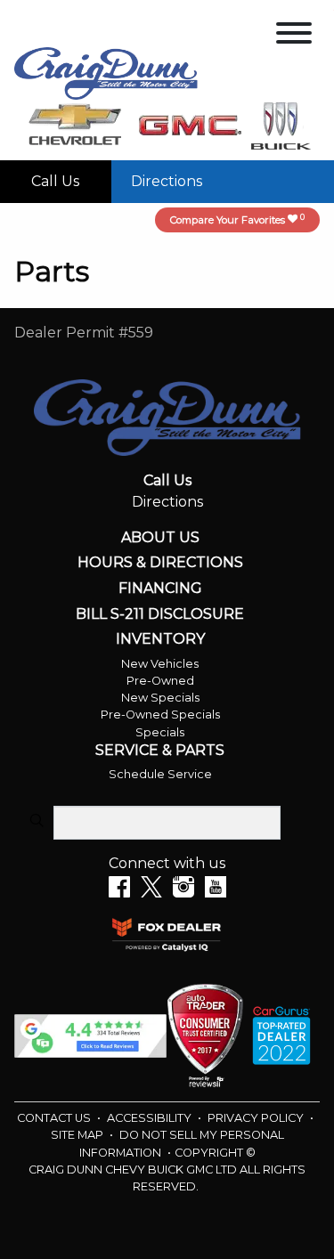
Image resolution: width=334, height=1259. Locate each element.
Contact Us (55, 1118)
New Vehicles (160, 663)
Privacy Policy (257, 1118)
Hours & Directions (160, 563)
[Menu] (294, 36)
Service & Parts (159, 751)
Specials (159, 732)
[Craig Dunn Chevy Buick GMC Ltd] (106, 71)
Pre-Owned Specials (160, 714)
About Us (160, 538)
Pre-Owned (160, 680)
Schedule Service (160, 774)
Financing (160, 589)
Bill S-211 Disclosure (160, 614)
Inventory (160, 639)
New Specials (160, 697)
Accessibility (150, 1118)
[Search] (36, 822)
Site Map (78, 1134)
